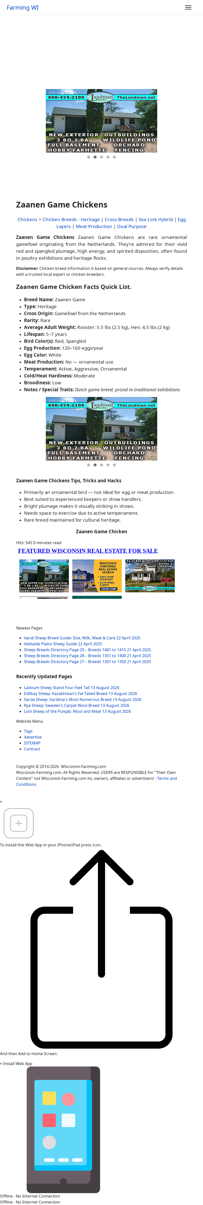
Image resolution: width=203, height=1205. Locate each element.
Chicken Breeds (60, 219)
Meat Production (94, 226)
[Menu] (188, 7)
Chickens (27, 219)
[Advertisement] (101, 52)
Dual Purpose (132, 226)
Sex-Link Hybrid (156, 219)
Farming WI (23, 7)
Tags (28, 731)
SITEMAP (32, 743)
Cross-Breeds (119, 219)
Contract (32, 749)
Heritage (90, 219)
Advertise (33, 737)
